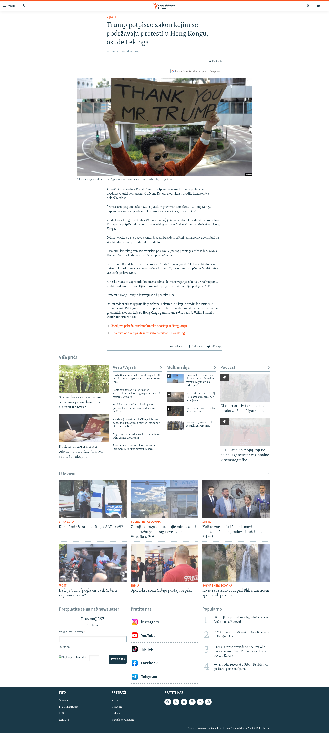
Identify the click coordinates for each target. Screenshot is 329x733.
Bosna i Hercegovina (146, 522)
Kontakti (64, 720)
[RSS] (200, 702)
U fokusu (67, 474)
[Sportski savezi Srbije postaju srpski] (164, 563)
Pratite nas (118, 659)
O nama (63, 700)
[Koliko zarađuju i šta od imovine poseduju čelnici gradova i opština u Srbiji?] (236, 499)
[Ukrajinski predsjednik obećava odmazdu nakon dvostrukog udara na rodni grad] (175, 378)
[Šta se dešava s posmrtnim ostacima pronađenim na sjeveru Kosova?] (84, 379)
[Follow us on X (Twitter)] (176, 702)
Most (63, 585)
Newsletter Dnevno (123, 720)
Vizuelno (117, 707)
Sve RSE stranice (69, 707)
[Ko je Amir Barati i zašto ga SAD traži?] (93, 499)
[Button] (215, 61)
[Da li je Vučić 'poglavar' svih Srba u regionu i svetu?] (93, 563)
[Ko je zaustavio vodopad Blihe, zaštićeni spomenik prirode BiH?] (236, 563)
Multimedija (178, 367)
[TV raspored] (208, 702)
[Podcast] (308, 5)
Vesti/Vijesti (124, 367)
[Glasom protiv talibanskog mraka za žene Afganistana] (245, 388)
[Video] (318, 5)
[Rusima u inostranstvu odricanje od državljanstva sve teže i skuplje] (84, 428)
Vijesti (111, 17)
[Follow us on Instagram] (192, 702)
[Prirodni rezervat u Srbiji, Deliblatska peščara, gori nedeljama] (175, 397)
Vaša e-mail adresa (72, 632)
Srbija (206, 522)
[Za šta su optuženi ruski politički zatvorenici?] (175, 425)
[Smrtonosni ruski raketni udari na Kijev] (175, 411)
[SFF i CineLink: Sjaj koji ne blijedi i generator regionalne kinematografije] (245, 432)
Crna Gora (66, 522)
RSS (61, 713)
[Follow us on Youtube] (184, 702)
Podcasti (228, 367)
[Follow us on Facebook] (167, 702)
